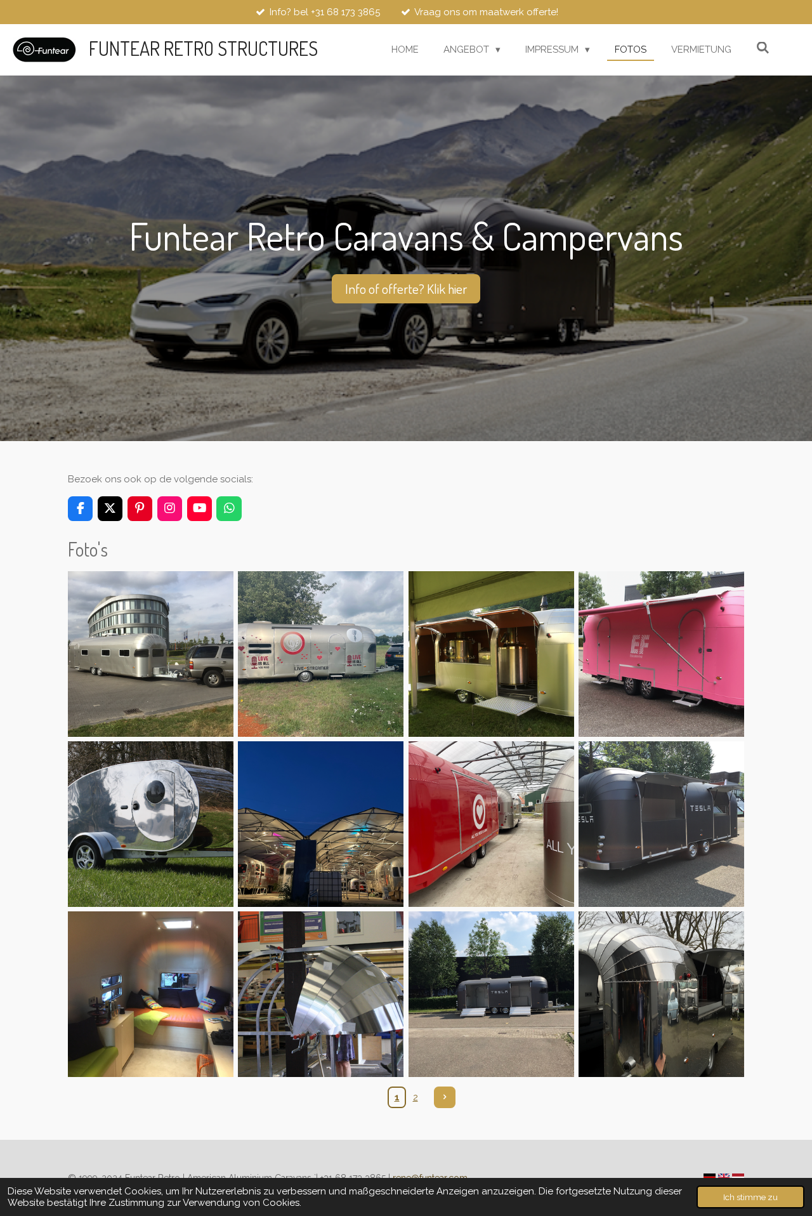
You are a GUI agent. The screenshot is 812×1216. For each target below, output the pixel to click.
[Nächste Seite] (444, 1097)
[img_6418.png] (491, 994)
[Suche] (763, 48)
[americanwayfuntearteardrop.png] (150, 824)
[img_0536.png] (491, 654)
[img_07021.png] (661, 654)
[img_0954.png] (491, 824)
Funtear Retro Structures (203, 48)
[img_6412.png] (661, 824)
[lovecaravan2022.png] (321, 654)
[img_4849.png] (150, 654)
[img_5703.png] (150, 994)
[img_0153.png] (321, 824)
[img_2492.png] (321, 994)
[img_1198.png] (661, 994)
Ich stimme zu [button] (750, 1197)
